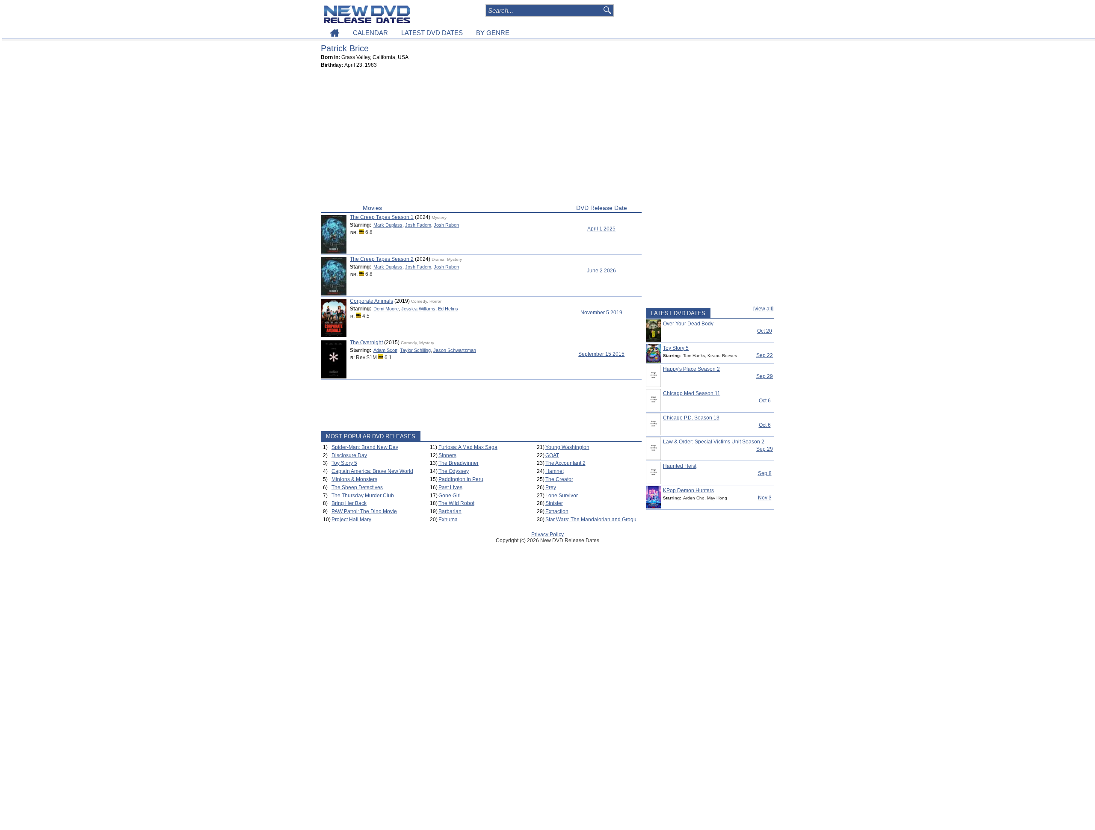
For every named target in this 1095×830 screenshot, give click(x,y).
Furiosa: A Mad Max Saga (467, 447)
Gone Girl (449, 496)
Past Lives (450, 487)
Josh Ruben (446, 224)
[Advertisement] (481, 138)
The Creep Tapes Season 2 (382, 259)
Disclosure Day (349, 455)
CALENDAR (370, 32)
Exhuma (448, 520)
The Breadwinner (458, 463)
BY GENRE (492, 32)
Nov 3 (765, 498)
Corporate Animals (371, 301)
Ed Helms (448, 308)
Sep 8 (765, 473)
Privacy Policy (547, 535)
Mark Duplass (387, 224)
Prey (550, 487)
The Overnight (366, 343)
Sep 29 (764, 376)
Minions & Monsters (354, 479)
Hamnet (554, 471)
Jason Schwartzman (454, 350)
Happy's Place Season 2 (691, 369)
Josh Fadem (418, 224)
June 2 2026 (601, 271)
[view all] (763, 309)
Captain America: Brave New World (372, 471)
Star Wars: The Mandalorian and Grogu (590, 520)
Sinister (554, 503)
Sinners (447, 455)
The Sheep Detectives (357, 487)
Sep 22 (764, 355)
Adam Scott (385, 350)
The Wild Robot (456, 503)
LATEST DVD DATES (432, 32)
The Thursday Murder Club (362, 496)
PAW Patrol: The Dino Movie (364, 511)
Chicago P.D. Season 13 (691, 418)
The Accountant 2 (565, 463)
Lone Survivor (561, 496)
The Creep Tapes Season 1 (382, 217)
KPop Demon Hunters (688, 490)
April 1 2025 (601, 229)
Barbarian (450, 511)
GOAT (552, 455)
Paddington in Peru (460, 479)
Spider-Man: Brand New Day (364, 447)
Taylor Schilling (415, 350)
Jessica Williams (418, 308)
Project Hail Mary (351, 520)
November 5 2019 (601, 313)
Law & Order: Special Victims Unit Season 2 (713, 442)
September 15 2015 (601, 354)
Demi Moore (386, 308)
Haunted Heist (679, 466)
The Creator (559, 479)
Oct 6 (765, 401)
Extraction (556, 511)
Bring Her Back (349, 503)
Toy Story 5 (344, 463)
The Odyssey (453, 471)
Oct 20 (764, 331)
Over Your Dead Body (688, 324)
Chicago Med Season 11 (691, 393)
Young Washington (567, 447)
